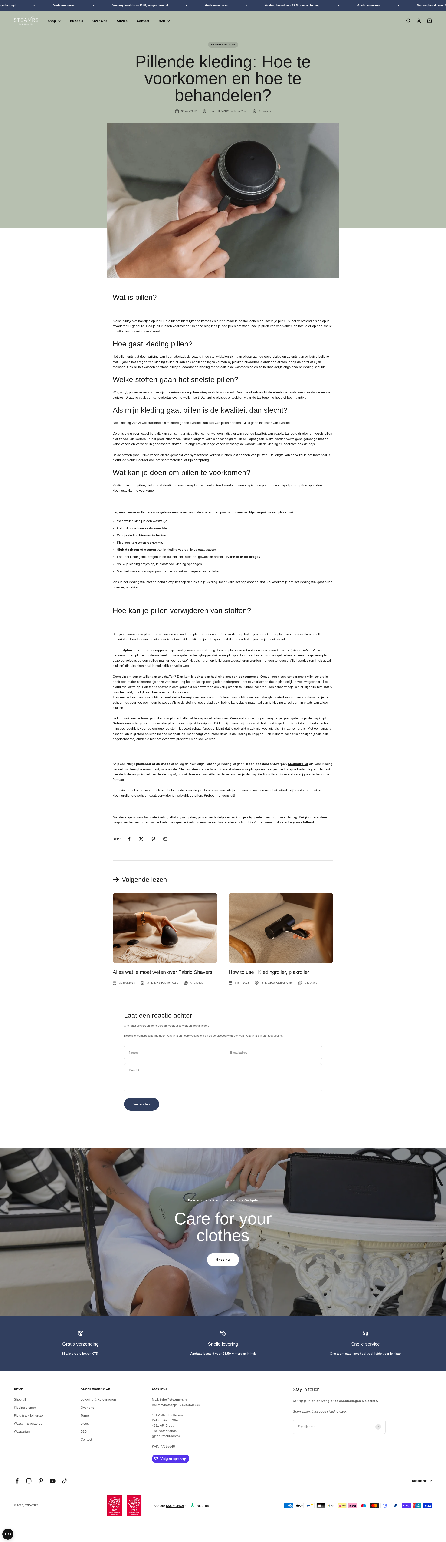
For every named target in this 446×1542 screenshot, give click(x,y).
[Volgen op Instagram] (29, 1481)
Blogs (85, 1423)
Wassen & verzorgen (29, 1423)
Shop (52, 21)
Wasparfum (22, 1431)
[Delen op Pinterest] (153, 839)
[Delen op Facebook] (129, 839)
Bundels (76, 21)
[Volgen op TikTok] (64, 1481)
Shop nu (223, 1259)
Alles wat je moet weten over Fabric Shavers (162, 972)
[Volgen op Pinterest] (41, 1481)
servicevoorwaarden (226, 1035)
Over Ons (99, 21)
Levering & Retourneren (98, 1399)
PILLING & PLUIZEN (223, 44)
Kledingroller (298, 764)
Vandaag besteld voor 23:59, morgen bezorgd (118, 5)
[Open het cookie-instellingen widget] (7, 1534)
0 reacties (265, 111)
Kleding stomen (25, 1407)
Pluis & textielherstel (28, 1415)
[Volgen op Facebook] (17, 1481)
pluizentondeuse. (205, 634)
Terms (85, 1415)
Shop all (20, 1399)
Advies (122, 21)
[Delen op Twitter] (141, 839)
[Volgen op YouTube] (52, 1481)
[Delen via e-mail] (165, 839)
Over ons (87, 1407)
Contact (143, 21)
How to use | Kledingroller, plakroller (269, 972)
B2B (162, 21)
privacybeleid (195, 1035)
